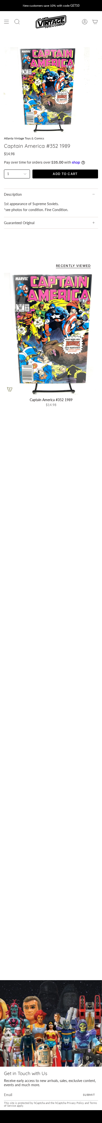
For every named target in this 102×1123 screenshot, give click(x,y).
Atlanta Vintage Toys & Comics (24, 138)
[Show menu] (6, 21)
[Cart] (95, 21)
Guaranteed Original (19, 223)
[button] (17, 21)
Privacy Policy (75, 1103)
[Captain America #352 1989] (51, 334)
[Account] (85, 21)
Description (13, 194)
